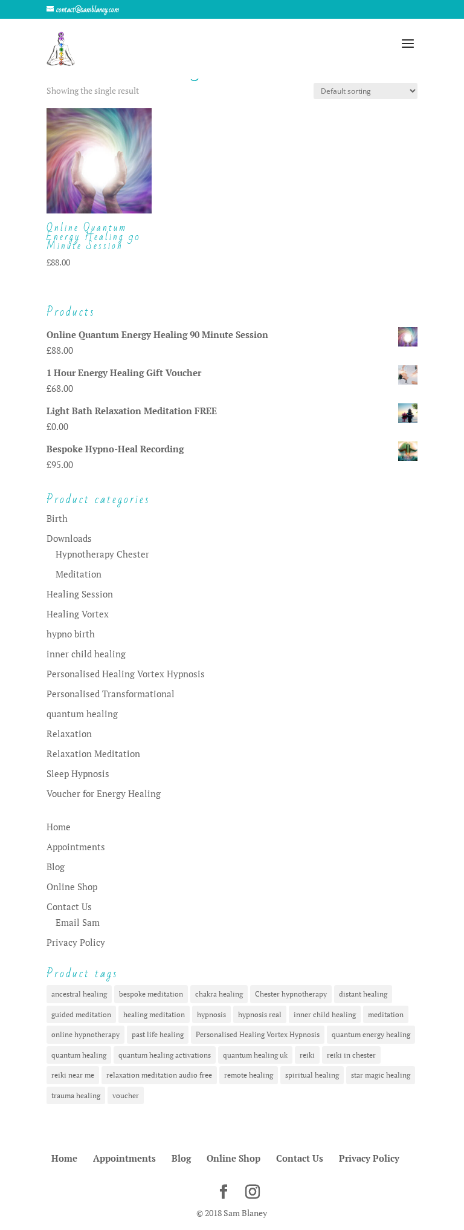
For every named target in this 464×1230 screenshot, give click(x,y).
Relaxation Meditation (93, 753)
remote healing (248, 1074)
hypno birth (71, 634)
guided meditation (81, 1014)
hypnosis (211, 1014)
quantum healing (82, 714)
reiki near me (72, 1074)
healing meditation (154, 1014)
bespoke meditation (151, 993)
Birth (57, 518)
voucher (125, 1095)
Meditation (79, 574)
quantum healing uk (255, 1054)
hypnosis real (260, 1014)
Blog (56, 867)
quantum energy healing (371, 1034)
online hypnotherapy (85, 1034)
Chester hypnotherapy (291, 993)
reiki (307, 1054)
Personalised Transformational (111, 694)
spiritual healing (312, 1074)
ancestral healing (79, 993)
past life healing (158, 1034)
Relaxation (69, 733)
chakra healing (219, 993)
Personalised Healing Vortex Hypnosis (126, 674)
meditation (386, 1014)
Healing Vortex (78, 614)
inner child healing (86, 654)
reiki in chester (351, 1054)
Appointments (76, 847)
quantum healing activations (164, 1054)
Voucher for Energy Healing (104, 793)
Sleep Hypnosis (78, 773)
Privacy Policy (76, 942)
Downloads (69, 538)
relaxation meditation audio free (159, 1074)
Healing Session (80, 594)
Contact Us (69, 906)
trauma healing (75, 1095)
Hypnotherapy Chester (102, 554)
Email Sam (78, 922)
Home (59, 827)
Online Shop (72, 886)
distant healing (363, 993)
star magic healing (380, 1074)
